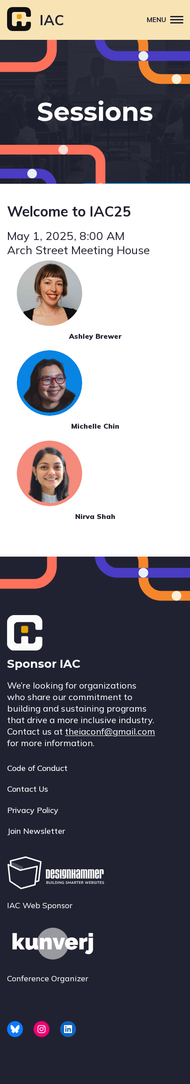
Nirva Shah (95, 516)
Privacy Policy (32, 810)
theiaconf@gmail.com (110, 731)
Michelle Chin (95, 426)
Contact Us (27, 789)
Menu (156, 19)
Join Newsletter (36, 831)
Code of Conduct (37, 768)
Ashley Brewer (95, 336)
